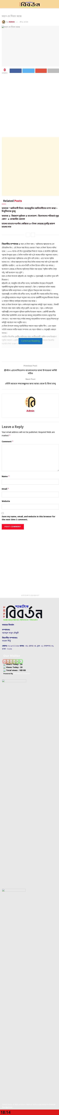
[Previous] (28, 235)
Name (6, 476)
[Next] (33, 235)
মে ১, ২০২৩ (24, 22)
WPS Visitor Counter (21, 674)
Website (6, 501)
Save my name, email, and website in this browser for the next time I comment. (28, 518)
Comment (7, 441)
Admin (12, 22)
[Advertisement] (29, 105)
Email (5, 489)
